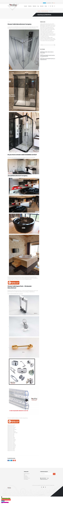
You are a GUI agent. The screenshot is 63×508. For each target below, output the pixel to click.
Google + (13, 460)
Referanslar (42, 6)
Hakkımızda (34, 6)
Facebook (8, 460)
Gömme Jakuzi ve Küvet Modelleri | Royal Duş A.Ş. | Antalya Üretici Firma (47, 59)
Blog (38, 6)
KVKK (24, 474)
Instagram (45, 487)
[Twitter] (51, 6)
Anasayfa (25, 6)
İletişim (46, 6)
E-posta (15, 460)
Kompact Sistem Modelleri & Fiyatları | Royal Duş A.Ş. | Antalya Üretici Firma (47, 56)
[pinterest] (52, 6)
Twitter (10, 460)
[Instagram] (54, 6)
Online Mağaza (26, 479)
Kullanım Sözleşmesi (26, 473)
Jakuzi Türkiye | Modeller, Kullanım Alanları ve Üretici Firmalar (47, 52)
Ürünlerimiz (30, 6)
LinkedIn (11, 460)
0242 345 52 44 (43, 478)
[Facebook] (49, 6)
